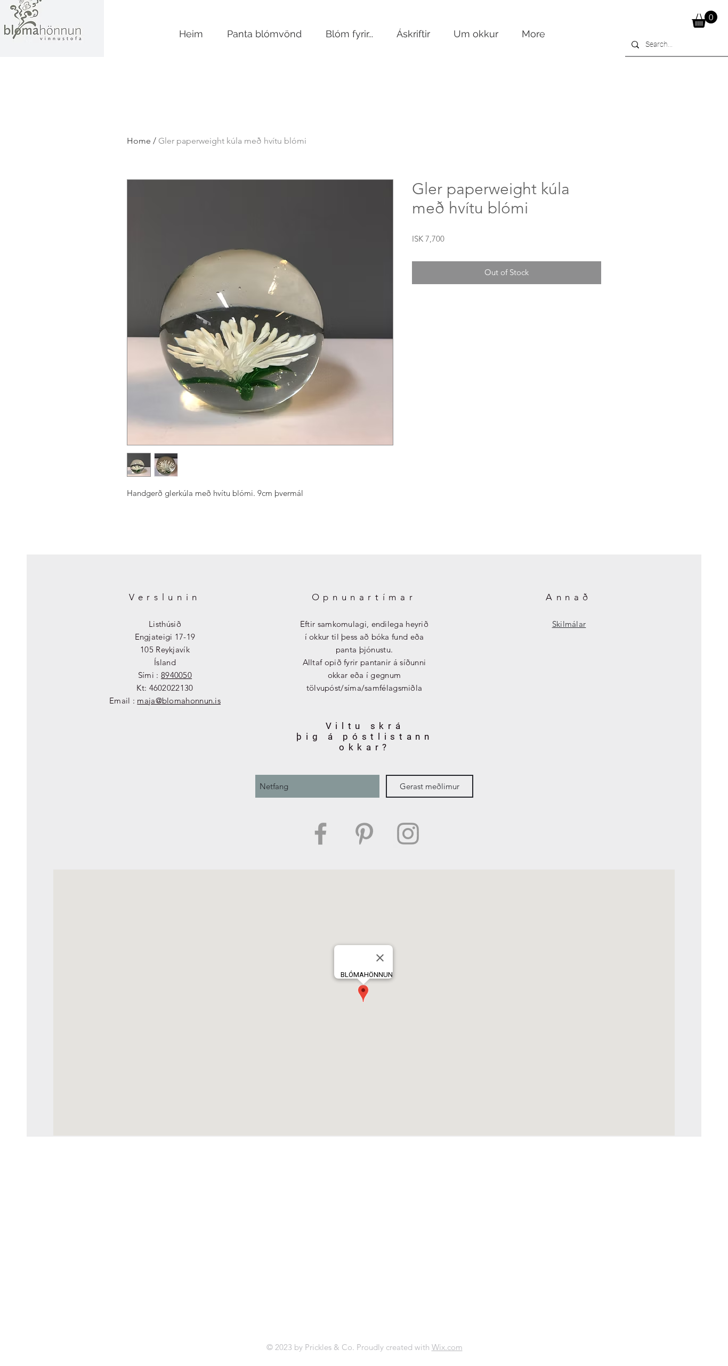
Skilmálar (569, 624)
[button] (704, 19)
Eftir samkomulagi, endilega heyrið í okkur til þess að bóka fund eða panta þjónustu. (364, 637)
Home (139, 141)
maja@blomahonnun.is (179, 701)
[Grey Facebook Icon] (320, 833)
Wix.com (447, 1347)
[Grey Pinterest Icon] (364, 833)
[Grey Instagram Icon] (408, 833)
